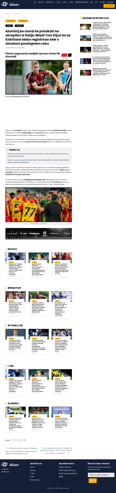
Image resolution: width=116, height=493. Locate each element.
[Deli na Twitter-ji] (14, 440)
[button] (35, 2)
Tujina (102, 2)
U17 (96, 2)
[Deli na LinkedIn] (24, 440)
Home (7, 14)
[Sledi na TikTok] (62, 477)
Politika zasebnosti (65, 467)
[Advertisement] (38, 113)
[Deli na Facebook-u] (11, 440)
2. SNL (65, 2)
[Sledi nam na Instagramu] (60, 477)
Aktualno (109, 6)
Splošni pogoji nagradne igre (68, 473)
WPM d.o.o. (50, 488)
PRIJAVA (92, 480)
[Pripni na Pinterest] (21, 440)
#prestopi (11, 21)
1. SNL (58, 2)
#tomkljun (23, 21)
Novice (41, 2)
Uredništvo (4, 469)
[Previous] (3, 267)
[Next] (74, 267)
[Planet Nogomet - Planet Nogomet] (10, 4)
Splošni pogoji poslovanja (67, 470)
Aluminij (19, 26)
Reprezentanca (81, 2)
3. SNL (71, 2)
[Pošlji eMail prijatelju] (18, 440)
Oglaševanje (5, 471)
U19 (91, 2)
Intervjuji (50, 2)
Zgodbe (110, 2)
